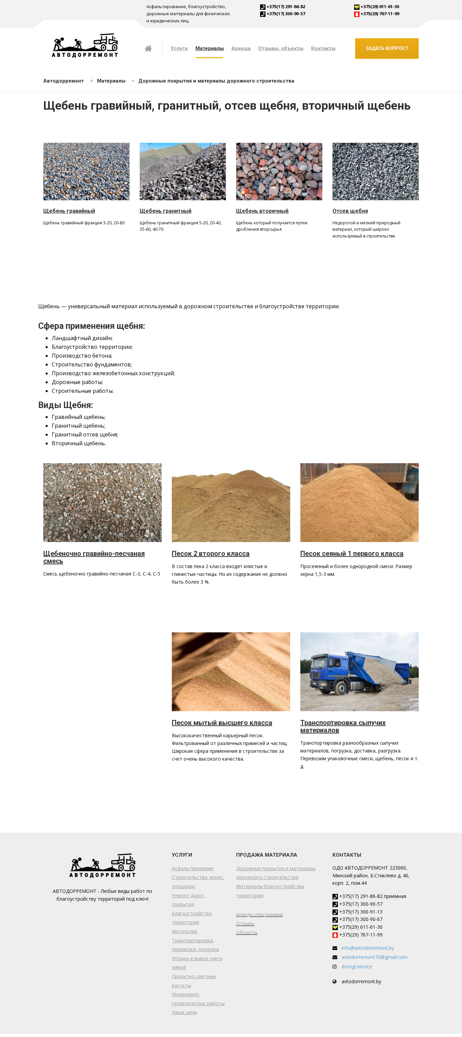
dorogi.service (357, 966)
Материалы (209, 48)
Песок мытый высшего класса (222, 723)
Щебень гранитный (165, 211)
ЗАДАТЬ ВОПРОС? (387, 48)
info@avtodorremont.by (368, 948)
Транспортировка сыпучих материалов (343, 726)
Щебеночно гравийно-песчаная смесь (94, 557)
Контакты (323, 48)
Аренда (241, 48)
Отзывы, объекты (280, 48)
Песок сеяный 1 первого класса (351, 553)
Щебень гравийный (69, 211)
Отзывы (245, 923)
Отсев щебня (350, 211)
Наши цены (184, 1012)
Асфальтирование (193, 868)
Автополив (184, 931)
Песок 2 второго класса (211, 553)
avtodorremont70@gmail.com (375, 957)
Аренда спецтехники (259, 914)
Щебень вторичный (262, 211)
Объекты (246, 932)
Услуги (179, 48)
